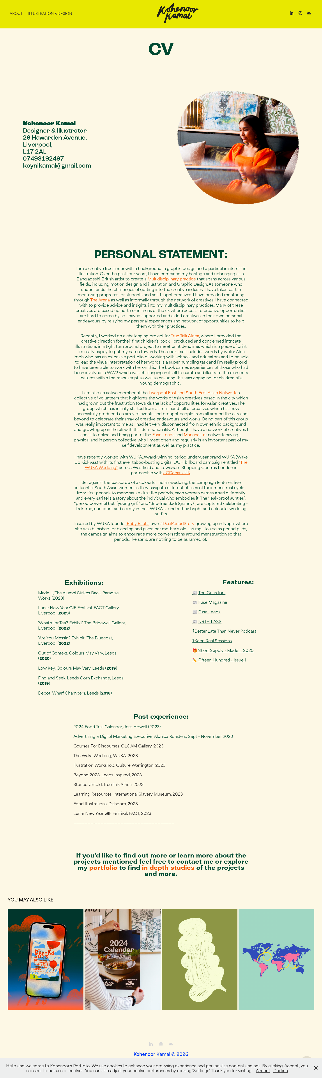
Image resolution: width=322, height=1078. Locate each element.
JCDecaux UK (176, 472)
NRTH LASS (209, 621)
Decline (280, 1070)
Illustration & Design (50, 13)
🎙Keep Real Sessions (212, 640)
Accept (263, 1070)
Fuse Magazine (213, 602)
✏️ (194, 659)
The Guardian (211, 592)
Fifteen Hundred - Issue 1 (222, 659)
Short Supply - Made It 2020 (226, 650)
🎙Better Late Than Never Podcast (224, 631)
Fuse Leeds (209, 611)
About (16, 13)
